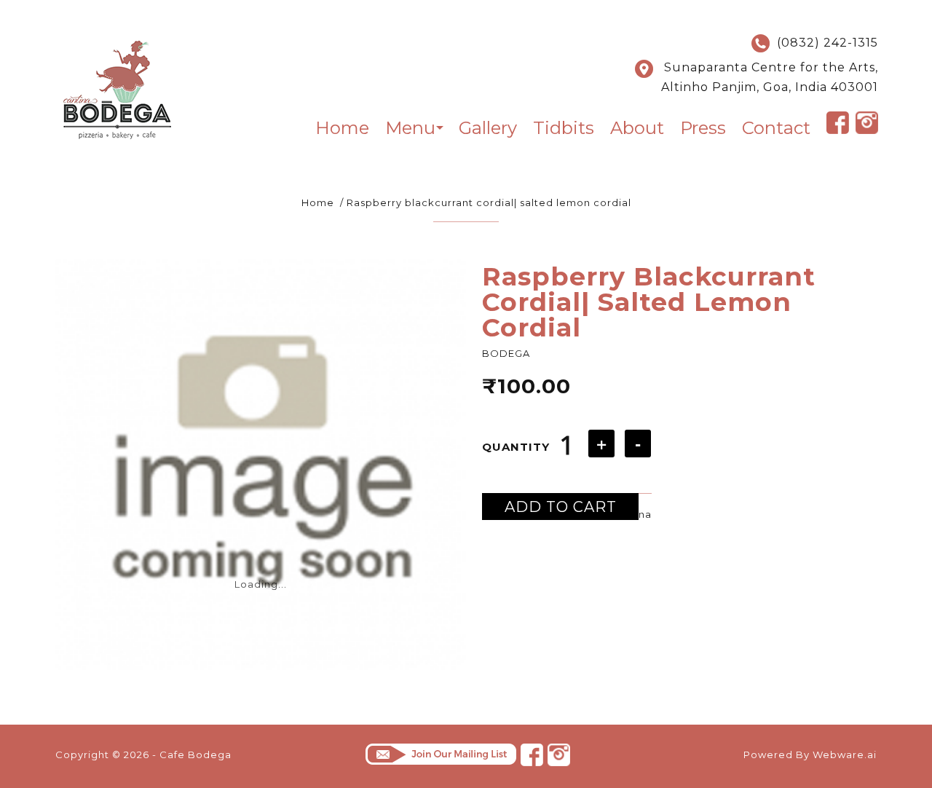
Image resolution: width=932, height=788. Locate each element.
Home (317, 202)
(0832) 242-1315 (824, 43)
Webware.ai (845, 754)
